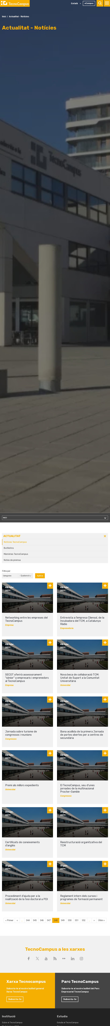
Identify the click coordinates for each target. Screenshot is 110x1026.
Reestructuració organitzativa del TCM (81, 844)
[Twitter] (37, 958)
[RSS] (55, 958)
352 (83, 921)
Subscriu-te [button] (14, 999)
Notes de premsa (12, 560)
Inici (4, 16)
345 (35, 921)
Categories (7, 576)
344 (28, 921)
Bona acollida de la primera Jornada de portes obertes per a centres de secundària (82, 735)
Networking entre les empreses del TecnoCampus (26, 619)
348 (56, 921)
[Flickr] (63, 958)
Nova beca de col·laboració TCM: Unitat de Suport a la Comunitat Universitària (79, 678)
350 (70, 921)
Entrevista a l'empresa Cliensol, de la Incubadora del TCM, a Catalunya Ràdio (82, 621)
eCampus (89, 3)
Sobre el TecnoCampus (12, 1022)
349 (63, 921)
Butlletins (9, 548)
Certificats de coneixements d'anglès (22, 844)
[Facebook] (28, 958)
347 (49, 921)
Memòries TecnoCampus (16, 554)
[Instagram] (81, 958)
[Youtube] (46, 958)
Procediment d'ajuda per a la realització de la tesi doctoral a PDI (26, 897)
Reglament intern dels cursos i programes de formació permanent (81, 897)
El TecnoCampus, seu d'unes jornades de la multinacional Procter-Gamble (77, 788)
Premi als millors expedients (22, 785)
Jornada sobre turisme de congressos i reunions (21, 733)
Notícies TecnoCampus (15, 542)
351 (76, 921)
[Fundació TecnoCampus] (15, 3)
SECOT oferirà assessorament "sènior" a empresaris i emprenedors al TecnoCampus (27, 678)
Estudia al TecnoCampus (67, 1022)
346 (42, 921)
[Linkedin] (72, 958)
